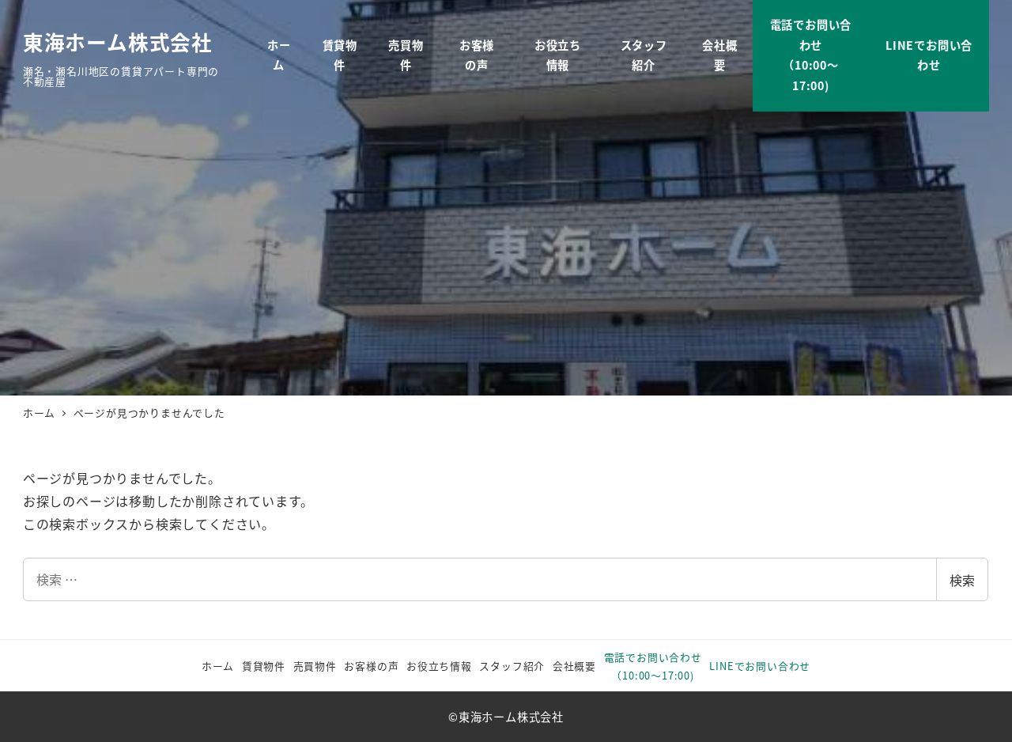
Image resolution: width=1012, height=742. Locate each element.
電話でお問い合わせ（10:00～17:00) (653, 666)
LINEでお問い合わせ (759, 665)
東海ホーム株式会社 (118, 41)
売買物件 (315, 665)
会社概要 (574, 665)
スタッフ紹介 (512, 665)
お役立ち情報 (439, 665)
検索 (962, 579)
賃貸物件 (263, 665)
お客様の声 (371, 665)
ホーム (218, 665)
